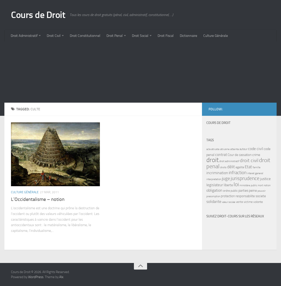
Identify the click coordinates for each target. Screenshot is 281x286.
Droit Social (140, 36)
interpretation (213, 179)
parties (243, 191)
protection (228, 196)
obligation (214, 190)
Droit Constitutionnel (85, 36)
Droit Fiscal (166, 36)
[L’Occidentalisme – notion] (55, 154)
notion (267, 185)
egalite (240, 167)
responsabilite (245, 196)
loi (236, 184)
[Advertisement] (136, 72)
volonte (258, 202)
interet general (255, 173)
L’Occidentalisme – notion (38, 199)
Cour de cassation (240, 155)
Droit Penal (114, 36)
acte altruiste (213, 149)
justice (265, 179)
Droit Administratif (24, 36)
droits (223, 167)
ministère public (248, 185)
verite (239, 202)
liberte (228, 185)
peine (253, 191)
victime (248, 202)
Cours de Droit (38, 14)
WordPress (35, 277)
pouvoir (262, 190)
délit (231, 166)
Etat (248, 166)
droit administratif (229, 161)
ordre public (230, 191)
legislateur (214, 185)
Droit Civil (54, 36)
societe (261, 196)
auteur (243, 149)
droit (212, 160)
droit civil (249, 160)
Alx (61, 277)
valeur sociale (228, 202)
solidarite (213, 201)
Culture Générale (215, 36)
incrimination (217, 173)
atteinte (234, 149)
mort (260, 185)
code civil (255, 148)
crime (256, 155)
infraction (238, 172)
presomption (213, 196)
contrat (221, 154)
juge (226, 178)
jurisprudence (245, 178)
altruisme (225, 149)
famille (256, 167)
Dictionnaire (188, 36)
